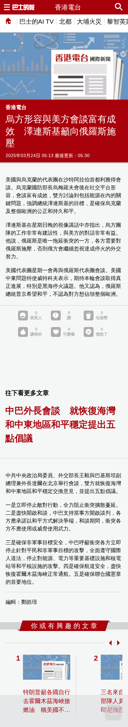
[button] (109, 642)
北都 (65, 21)
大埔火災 (89, 21)
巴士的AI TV (36, 21)
